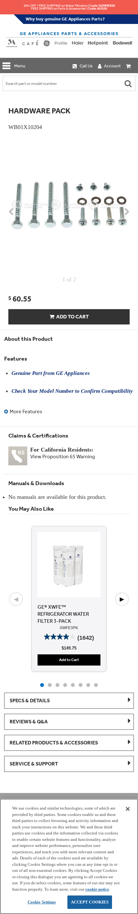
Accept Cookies (90, 902)
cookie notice (97, 889)
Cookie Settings (42, 902)
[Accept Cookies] (128, 809)
